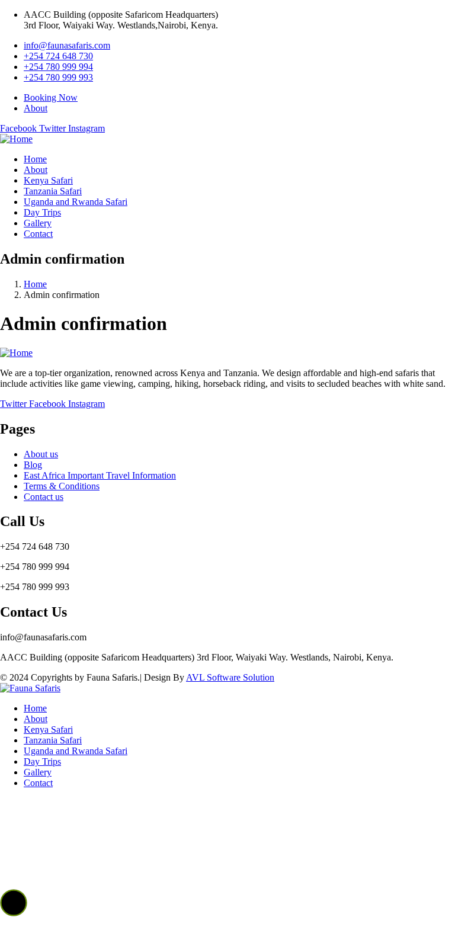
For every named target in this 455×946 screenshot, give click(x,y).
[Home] (16, 139)
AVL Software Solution (230, 677)
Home (35, 284)
